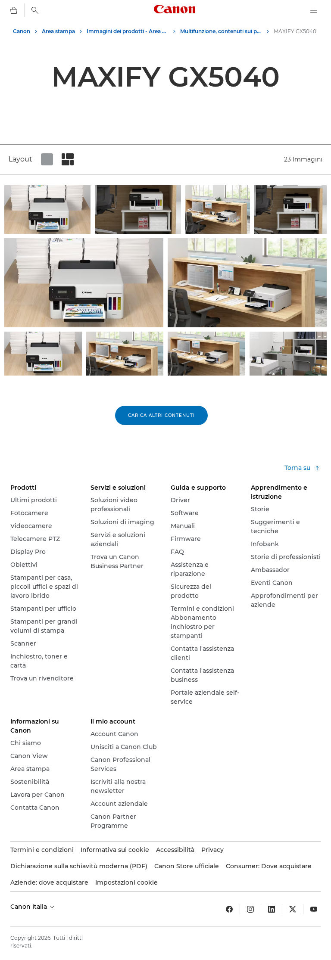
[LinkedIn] (271, 909)
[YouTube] (313, 909)
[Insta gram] (250, 909)
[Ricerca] (35, 10)
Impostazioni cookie (126, 882)
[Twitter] (292, 909)
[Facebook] (229, 909)
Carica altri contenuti (161, 415)
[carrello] (14, 10)
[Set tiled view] (47, 159)
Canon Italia (29, 906)
